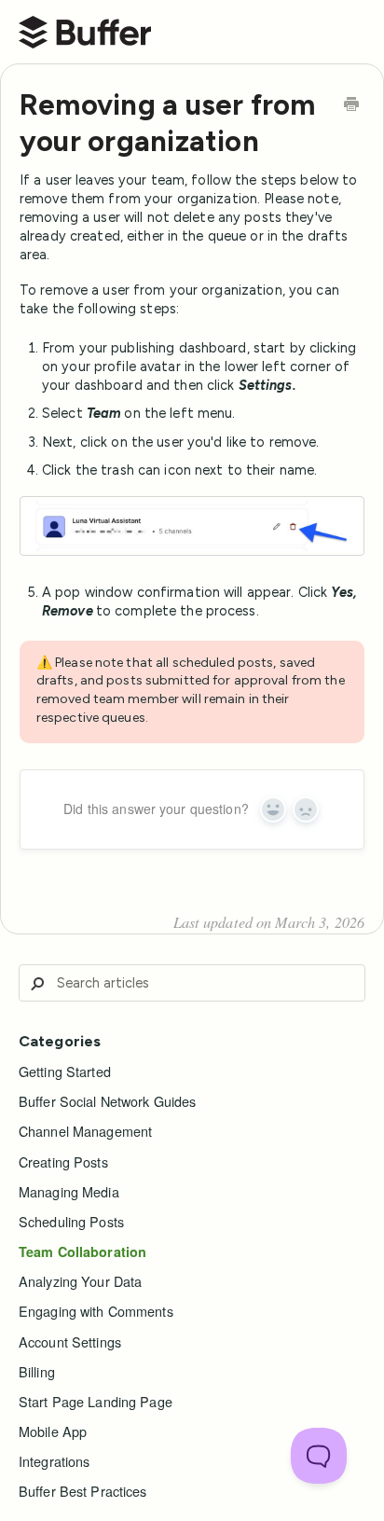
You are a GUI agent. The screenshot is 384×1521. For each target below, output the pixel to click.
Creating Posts (63, 1162)
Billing (37, 1371)
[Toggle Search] (37, 983)
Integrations (54, 1461)
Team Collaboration (82, 1251)
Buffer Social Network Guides (107, 1101)
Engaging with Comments (96, 1311)
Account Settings (70, 1342)
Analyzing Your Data (80, 1281)
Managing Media (69, 1191)
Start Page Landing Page (95, 1401)
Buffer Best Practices (83, 1491)
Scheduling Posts (71, 1221)
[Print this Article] (351, 105)
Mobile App (53, 1431)
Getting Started (65, 1071)
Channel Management (85, 1131)
